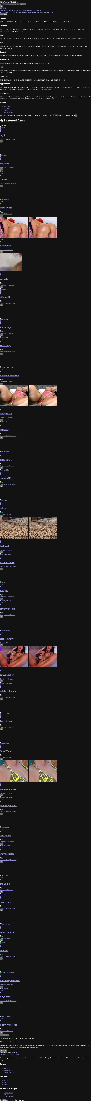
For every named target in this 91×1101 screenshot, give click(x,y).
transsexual (31, 10)
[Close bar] (76, 115)
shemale (38, 10)
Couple (6, 1084)
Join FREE (3, 8)
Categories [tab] (4, 14)
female (2, 10)
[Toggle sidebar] (1, 2)
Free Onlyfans (8, 112)
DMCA (6, 1095)
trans (20, 10)
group (16, 10)
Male (5, 1082)
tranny (24, 10)
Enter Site (3, 1050)
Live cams (7, 1068)
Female (6, 1080)
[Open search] (1, 6)
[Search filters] (21, 4)
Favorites (7, 1070)
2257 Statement (9, 1097)
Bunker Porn (8, 110)
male (6, 10)
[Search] (24, 4)
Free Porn (7, 106)
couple (11, 10)
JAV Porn (6, 108)
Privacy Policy (8, 1093)
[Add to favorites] (1, 141)
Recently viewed (9, 1072)
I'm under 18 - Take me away (9, 1055)
